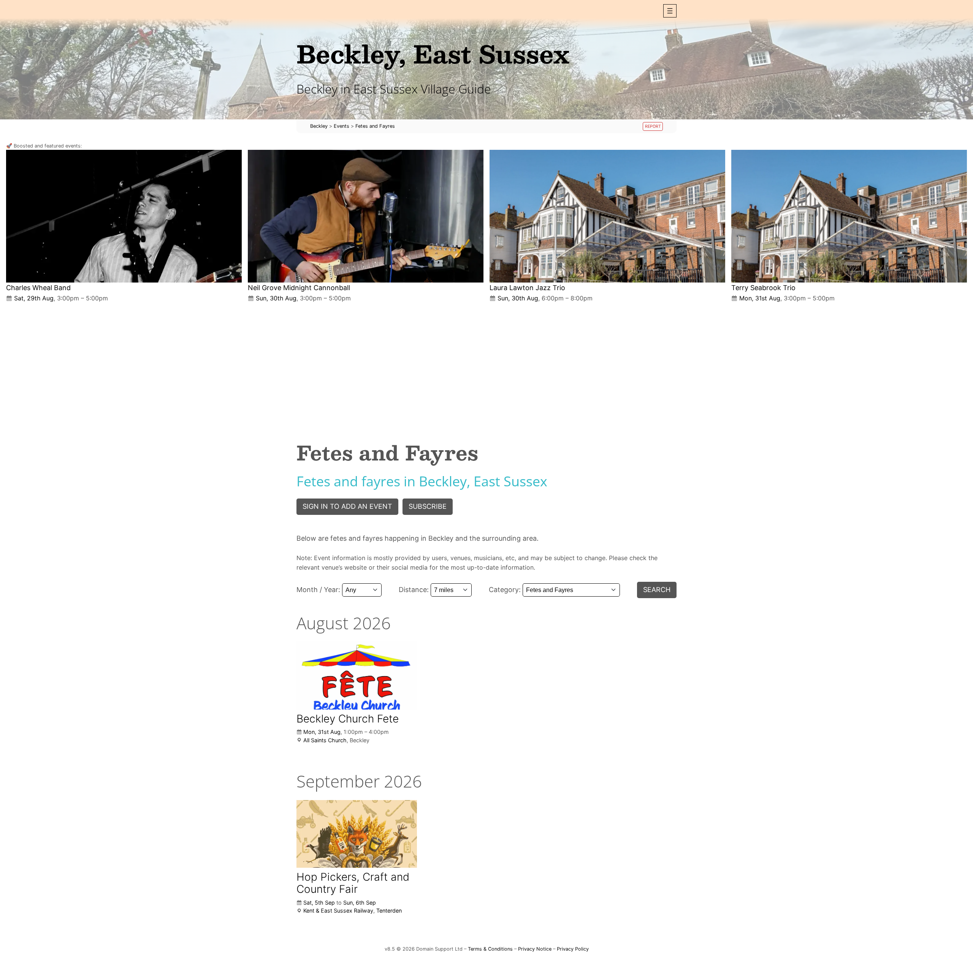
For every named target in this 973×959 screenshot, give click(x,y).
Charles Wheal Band (38, 288)
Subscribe (428, 506)
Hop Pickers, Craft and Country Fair (352, 882)
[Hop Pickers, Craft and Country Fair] (356, 834)
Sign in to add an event (347, 506)
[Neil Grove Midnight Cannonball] (365, 216)
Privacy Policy (573, 949)
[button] (670, 10)
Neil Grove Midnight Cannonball (299, 288)
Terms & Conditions (490, 949)
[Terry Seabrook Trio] (849, 216)
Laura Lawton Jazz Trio (527, 288)
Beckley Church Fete (347, 718)
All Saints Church (325, 740)
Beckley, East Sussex (432, 53)
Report (653, 126)
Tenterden (389, 910)
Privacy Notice (534, 949)
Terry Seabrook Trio (763, 288)
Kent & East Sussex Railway (338, 910)
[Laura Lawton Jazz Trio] (607, 216)
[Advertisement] (486, 365)
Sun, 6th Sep (359, 902)
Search (656, 590)
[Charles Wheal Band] (124, 216)
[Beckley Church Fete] (356, 675)
